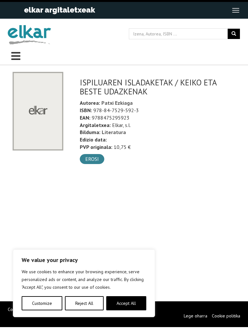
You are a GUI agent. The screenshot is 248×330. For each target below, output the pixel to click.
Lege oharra (195, 316)
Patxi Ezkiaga (117, 103)
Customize (42, 303)
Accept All (126, 303)
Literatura (114, 132)
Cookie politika (226, 316)
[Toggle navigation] (236, 10)
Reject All (84, 303)
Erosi (92, 159)
